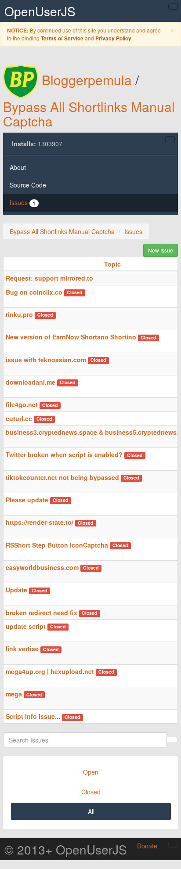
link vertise (23, 648)
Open (90, 772)
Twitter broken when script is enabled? (64, 454)
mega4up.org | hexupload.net (50, 671)
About (18, 167)
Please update (27, 499)
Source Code (28, 184)
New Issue (160, 250)
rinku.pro (19, 314)
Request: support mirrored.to (49, 278)
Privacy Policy (113, 38)
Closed (91, 791)
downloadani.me (30, 382)
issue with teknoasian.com (46, 359)
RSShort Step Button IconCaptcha (57, 545)
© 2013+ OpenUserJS (65, 849)
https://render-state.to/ (40, 522)
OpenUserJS (40, 11)
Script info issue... (33, 716)
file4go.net (22, 404)
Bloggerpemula (87, 79)
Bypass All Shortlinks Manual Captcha (89, 113)
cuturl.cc (19, 418)
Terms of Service (62, 38)
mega (14, 693)
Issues (23, 202)
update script (26, 626)
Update (16, 589)
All (91, 811)
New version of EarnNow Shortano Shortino (71, 336)
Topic (112, 264)
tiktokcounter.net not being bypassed (62, 477)
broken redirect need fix (41, 612)
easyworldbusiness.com (42, 567)
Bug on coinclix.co (34, 292)
